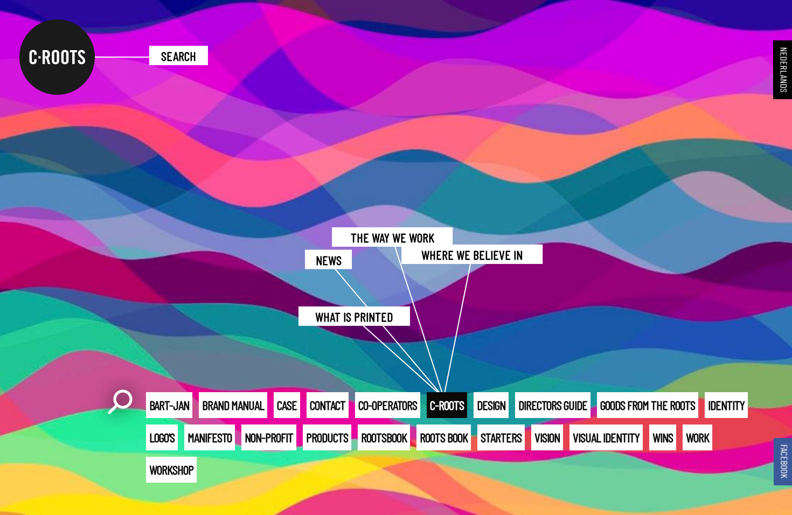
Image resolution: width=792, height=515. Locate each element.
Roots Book (444, 437)
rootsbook (384, 437)
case (287, 405)
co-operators (387, 405)
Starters (501, 437)
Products (327, 437)
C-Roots (447, 405)
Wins (662, 437)
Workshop (171, 469)
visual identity (606, 437)
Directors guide (552, 405)
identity (726, 405)
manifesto (209, 437)
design (491, 405)
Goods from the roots (647, 405)
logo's (162, 437)
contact (327, 405)
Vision (547, 437)
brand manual (233, 405)
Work (697, 437)
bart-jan (169, 405)
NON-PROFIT (269, 437)
